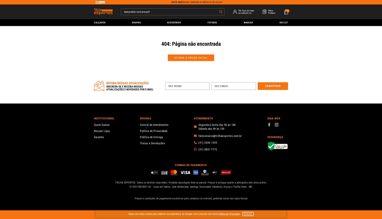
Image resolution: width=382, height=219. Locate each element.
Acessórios (174, 22)
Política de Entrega (151, 137)
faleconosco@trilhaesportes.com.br (220, 135)
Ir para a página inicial (191, 57)
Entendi (248, 214)
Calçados (100, 22)
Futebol (212, 22)
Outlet (283, 22)
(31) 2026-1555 (207, 142)
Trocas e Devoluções (152, 143)
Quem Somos (102, 124)
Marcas (248, 22)
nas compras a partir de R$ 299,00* (197, 2)
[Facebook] (269, 125)
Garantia (99, 137)
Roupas (136, 22)
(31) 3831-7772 (207, 149)
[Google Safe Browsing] (277, 146)
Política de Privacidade (154, 131)
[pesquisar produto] (220, 11)
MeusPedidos (271, 11)
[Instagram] (277, 125)
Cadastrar (273, 86)
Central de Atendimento (154, 124)
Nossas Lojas (102, 131)
